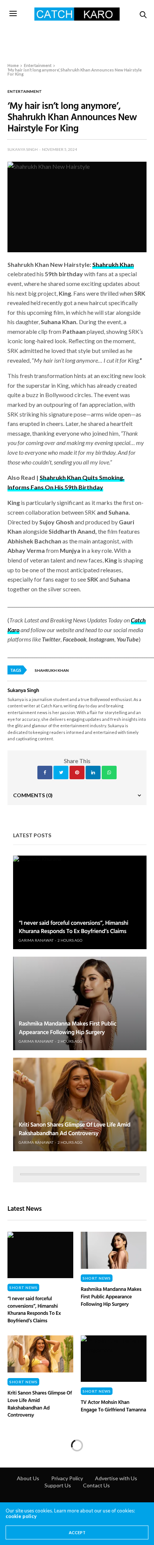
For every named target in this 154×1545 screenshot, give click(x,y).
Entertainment (24, 91)
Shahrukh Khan (52, 670)
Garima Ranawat (36, 940)
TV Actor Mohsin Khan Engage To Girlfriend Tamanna (113, 1406)
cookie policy (21, 1516)
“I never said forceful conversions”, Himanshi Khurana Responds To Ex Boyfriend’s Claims (73, 926)
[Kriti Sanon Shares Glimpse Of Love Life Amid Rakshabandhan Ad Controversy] (80, 1104)
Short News (23, 1287)
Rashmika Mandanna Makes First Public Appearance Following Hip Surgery (67, 1027)
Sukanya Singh (22, 149)
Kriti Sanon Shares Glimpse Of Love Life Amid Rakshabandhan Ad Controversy (74, 1128)
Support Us (57, 1485)
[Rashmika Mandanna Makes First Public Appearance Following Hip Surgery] (80, 1003)
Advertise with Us (116, 1478)
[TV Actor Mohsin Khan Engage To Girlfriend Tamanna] (114, 1358)
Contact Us (96, 1485)
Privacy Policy (67, 1478)
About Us (28, 1478)
